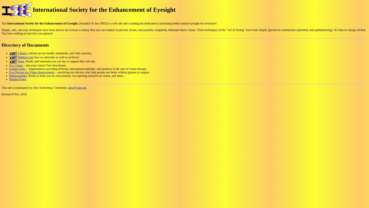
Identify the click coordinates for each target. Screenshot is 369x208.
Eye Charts (16, 65)
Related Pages (17, 79)
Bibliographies (18, 75)
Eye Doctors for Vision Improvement (31, 72)
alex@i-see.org (77, 87)
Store (20, 61)
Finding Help (17, 68)
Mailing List (25, 57)
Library (22, 53)
